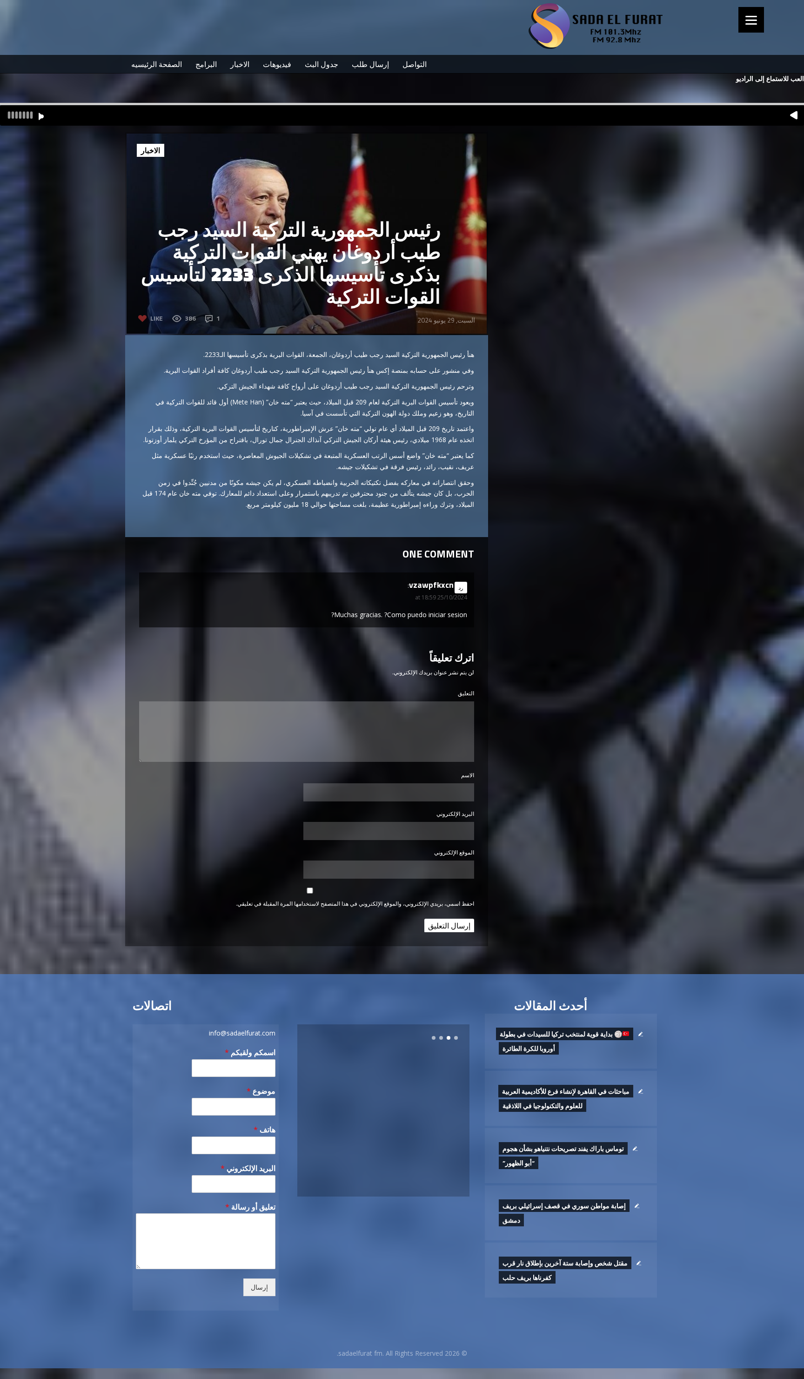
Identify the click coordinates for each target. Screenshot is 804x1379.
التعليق (466, 693)
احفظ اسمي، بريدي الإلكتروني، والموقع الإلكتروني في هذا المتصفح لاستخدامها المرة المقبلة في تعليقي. (355, 904)
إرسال (259, 1287)
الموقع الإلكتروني (454, 852)
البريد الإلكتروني (455, 814)
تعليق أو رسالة (250, 1207)
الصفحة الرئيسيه (156, 64)
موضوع (261, 1091)
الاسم (467, 775)
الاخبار (239, 64)
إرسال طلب (370, 64)
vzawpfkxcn (431, 585)
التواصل (414, 64)
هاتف (264, 1130)
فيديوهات (277, 64)
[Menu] (751, 20)
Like (156, 318)
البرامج (206, 64)
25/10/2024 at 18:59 (441, 597)
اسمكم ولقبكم (250, 1052)
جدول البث (321, 64)
